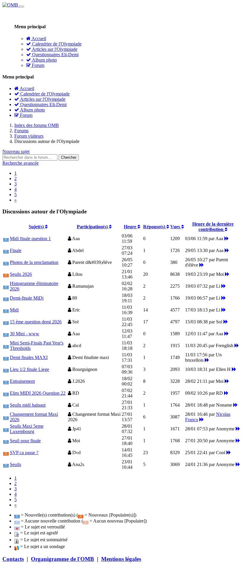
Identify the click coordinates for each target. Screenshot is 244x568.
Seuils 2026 (21, 274)
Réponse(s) (154, 226)
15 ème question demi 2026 (36, 321)
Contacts (13, 559)
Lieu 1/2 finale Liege (29, 369)
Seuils (15, 464)
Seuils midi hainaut (28, 404)
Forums (21, 130)
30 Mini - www (24, 333)
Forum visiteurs (28, 136)
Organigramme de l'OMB (62, 559)
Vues (175, 226)
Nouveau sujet (15, 151)
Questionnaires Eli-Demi (55, 54)
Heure (130, 226)
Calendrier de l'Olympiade (56, 43)
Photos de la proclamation (34, 262)
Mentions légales (121, 559)
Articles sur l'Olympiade (54, 49)
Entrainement (22, 381)
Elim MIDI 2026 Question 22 (37, 393)
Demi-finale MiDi (26, 297)
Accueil (38, 38)
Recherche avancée (20, 163)
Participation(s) (93, 226)
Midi (14, 309)
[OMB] (10, 4)
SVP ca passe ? (24, 452)
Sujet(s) (37, 226)
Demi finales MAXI (29, 357)
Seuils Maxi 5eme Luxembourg (26, 429)
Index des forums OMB (36, 125)
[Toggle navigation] (21, 6)
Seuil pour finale (25, 440)
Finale (15, 250)
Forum (37, 65)
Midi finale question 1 (30, 238)
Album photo (44, 59)
